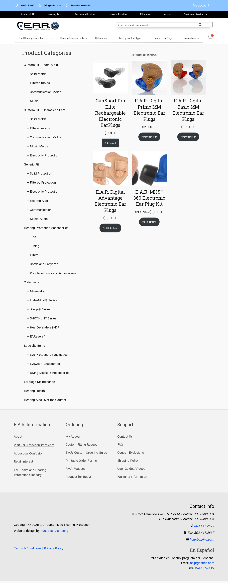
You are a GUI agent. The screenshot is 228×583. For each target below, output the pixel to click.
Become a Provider (85, 14)
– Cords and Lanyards (42, 264)
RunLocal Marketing (54, 531)
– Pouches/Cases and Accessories (51, 273)
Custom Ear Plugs (163, 38)
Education (145, 14)
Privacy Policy (53, 548)
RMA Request (75, 469)
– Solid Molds (36, 74)
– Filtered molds (38, 83)
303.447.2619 (204, 526)
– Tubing (33, 246)
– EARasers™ (36, 336)
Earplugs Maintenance (39, 382)
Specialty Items (34, 346)
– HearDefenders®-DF (43, 327)
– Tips (31, 237)
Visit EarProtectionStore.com (34, 445)
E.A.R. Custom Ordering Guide (86, 452)
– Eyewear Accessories (43, 364)
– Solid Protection (39, 173)
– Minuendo (35, 291)
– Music (32, 101)
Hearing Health (34, 391)
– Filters (33, 255)
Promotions (190, 38)
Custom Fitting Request (82, 444)
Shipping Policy (128, 461)
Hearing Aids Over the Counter (45, 400)
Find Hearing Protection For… (34, 38)
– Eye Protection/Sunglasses (47, 355)
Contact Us (125, 436)
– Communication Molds (44, 92)
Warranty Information (132, 477)
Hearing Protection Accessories (46, 228)
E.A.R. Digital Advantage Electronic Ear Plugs (110, 201)
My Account (74, 436)
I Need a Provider (117, 14)
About (167, 14)
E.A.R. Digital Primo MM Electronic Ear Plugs (149, 110)
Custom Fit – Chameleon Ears (44, 110)
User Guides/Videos (131, 469)
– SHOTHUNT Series (41, 318)
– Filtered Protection (41, 182)
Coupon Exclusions (130, 452)
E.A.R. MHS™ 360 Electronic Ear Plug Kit (149, 198)
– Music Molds (37, 146)
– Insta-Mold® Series (42, 300)
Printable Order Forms (81, 461)
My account (201, 5)
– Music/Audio (37, 219)
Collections (101, 38)
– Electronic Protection (43, 155)
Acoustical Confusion (28, 453)
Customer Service (193, 14)
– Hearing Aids (37, 201)
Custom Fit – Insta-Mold (41, 65)
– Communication (39, 210)
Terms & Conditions (27, 548)
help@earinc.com (202, 540)
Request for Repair (79, 477)
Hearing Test (55, 14)
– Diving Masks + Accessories (48, 373)
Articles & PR (27, 14)
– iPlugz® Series (38, 309)
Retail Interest (23, 461)
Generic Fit (31, 164)
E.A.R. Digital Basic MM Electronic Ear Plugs (188, 110)
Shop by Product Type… (130, 38)
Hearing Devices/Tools (72, 38)
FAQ (120, 444)
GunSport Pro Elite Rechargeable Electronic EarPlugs (110, 113)
